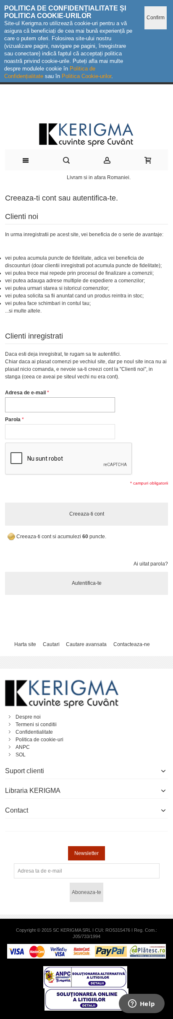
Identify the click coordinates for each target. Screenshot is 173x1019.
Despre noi (28, 717)
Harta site (25, 644)
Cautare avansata (86, 644)
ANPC (23, 747)
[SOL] (86, 992)
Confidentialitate (34, 732)
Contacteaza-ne (131, 644)
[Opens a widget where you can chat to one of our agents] (141, 1004)
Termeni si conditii (36, 724)
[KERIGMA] (87, 134)
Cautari (51, 644)
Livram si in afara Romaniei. (99, 177)
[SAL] (85, 970)
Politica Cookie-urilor (86, 76)
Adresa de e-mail (25, 393)
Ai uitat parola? (151, 564)
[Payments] (86, 948)
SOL (21, 755)
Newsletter (86, 853)
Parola (13, 419)
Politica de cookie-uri (39, 740)
